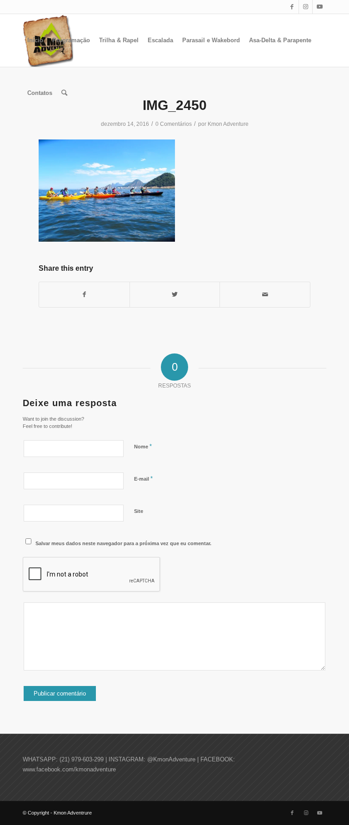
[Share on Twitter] (175, 294)
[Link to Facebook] (292, 7)
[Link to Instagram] (305, 7)
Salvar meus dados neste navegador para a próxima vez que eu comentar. (123, 543)
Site (138, 511)
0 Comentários (173, 124)
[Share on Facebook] (84, 294)
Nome (143, 446)
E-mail (143, 478)
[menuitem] (35, 40)
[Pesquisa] (64, 93)
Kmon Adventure (228, 124)
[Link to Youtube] (319, 7)
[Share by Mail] (265, 294)
